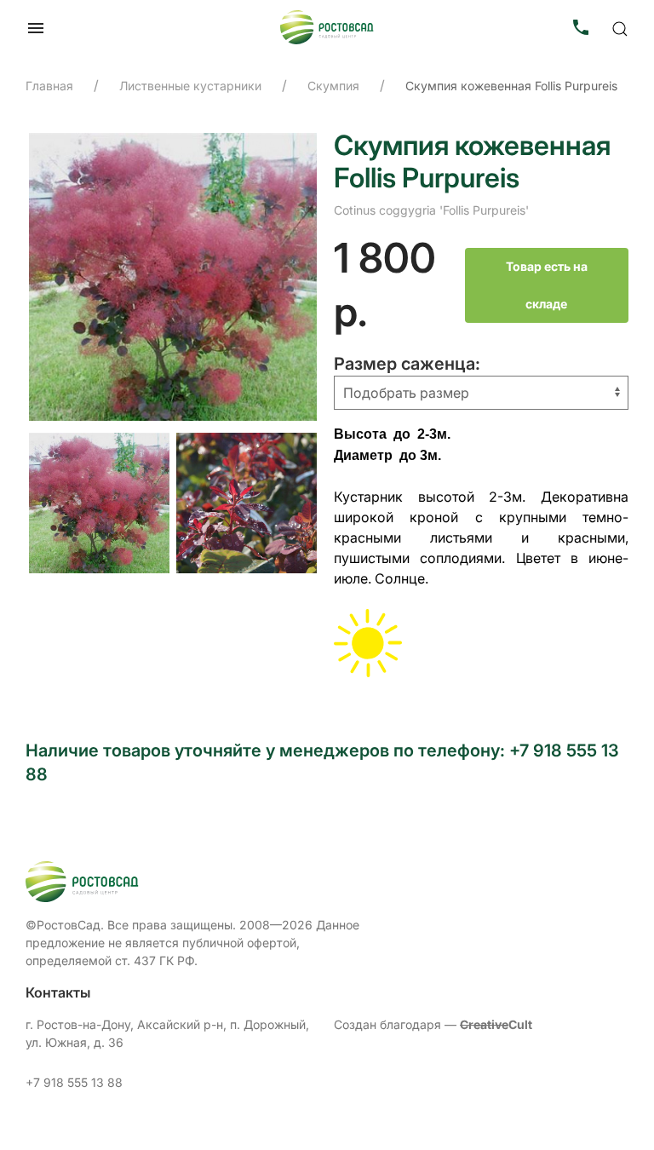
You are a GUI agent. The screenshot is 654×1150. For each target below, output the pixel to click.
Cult (496, 1024)
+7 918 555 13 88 (74, 1082)
